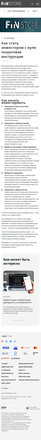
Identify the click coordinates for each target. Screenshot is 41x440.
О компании (5, 370)
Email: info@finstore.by (8, 393)
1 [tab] (14, 320)
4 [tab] (23, 320)
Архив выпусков (7, 373)
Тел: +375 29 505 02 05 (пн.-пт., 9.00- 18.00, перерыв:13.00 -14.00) (16, 397)
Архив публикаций (25, 367)
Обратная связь (24, 376)
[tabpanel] (18, 291)
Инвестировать (24, 373)
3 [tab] (20, 320)
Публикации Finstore (26, 363)
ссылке (15, 243)
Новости (22, 370)
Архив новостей (7, 367)
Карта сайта (5, 383)
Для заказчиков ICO (8, 380)
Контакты (5, 376)
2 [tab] (17, 320)
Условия (4, 363)
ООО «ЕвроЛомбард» (21, 11)
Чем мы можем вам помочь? (29, 380)
